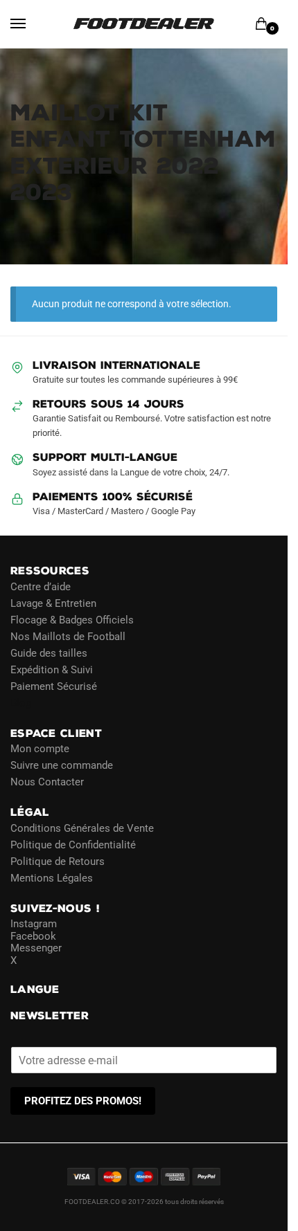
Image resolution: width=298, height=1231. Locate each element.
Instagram (33, 924)
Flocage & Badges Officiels (72, 620)
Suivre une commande (61, 765)
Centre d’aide (40, 587)
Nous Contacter (47, 782)
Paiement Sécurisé (53, 686)
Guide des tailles (48, 653)
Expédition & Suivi (51, 670)
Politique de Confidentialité (73, 845)
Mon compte (39, 748)
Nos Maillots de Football (67, 636)
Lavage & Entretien (53, 603)
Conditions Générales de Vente (82, 828)
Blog (20, 703)
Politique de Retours (57, 861)
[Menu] (31, 24)
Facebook (33, 936)
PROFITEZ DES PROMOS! (82, 1101)
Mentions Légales (51, 878)
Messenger (36, 948)
